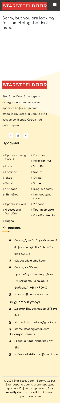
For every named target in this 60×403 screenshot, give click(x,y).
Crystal (37, 177)
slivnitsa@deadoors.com (31, 294)
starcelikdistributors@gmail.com (36, 322)
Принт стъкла (43, 209)
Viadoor (38, 204)
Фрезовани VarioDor (13, 211)
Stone (37, 183)
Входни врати (43, 189)
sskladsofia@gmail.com (30, 260)
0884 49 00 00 (38, 287)
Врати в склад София (15, 157)
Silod (8, 177)
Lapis (9, 166)
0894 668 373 (22, 254)
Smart (9, 183)
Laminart (11, 172)
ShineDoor (12, 194)
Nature (37, 172)
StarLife (38, 166)
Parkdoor (39, 155)
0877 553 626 (43, 247)
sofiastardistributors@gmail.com (36, 354)
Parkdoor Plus (42, 160)
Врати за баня (15, 204)
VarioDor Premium (45, 215)
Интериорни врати (42, 196)
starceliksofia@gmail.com (31, 329)
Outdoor (11, 189)
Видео (9, 221)
